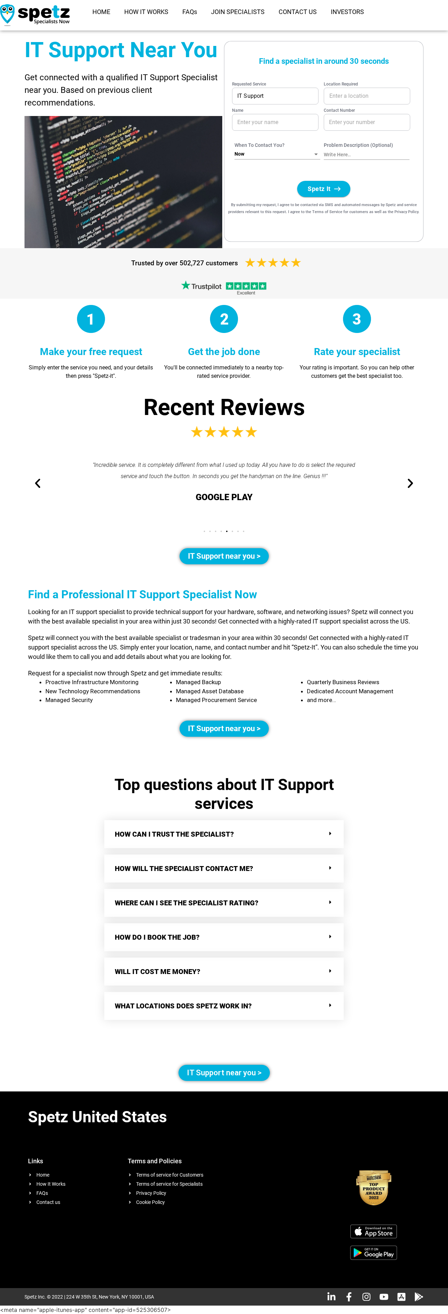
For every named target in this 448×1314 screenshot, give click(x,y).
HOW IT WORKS (146, 11)
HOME (101, 11)
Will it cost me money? (157, 971)
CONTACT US (298, 11)
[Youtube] (383, 1296)
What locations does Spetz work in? (184, 1006)
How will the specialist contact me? (184, 868)
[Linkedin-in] (331, 1296)
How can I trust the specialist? (174, 834)
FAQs (189, 11)
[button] (204, 531)
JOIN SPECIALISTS (238, 11)
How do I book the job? (157, 937)
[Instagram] (366, 1296)
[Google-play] (419, 1296)
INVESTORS (347, 11)
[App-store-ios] (401, 1296)
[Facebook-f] (349, 1296)
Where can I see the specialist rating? (186, 903)
